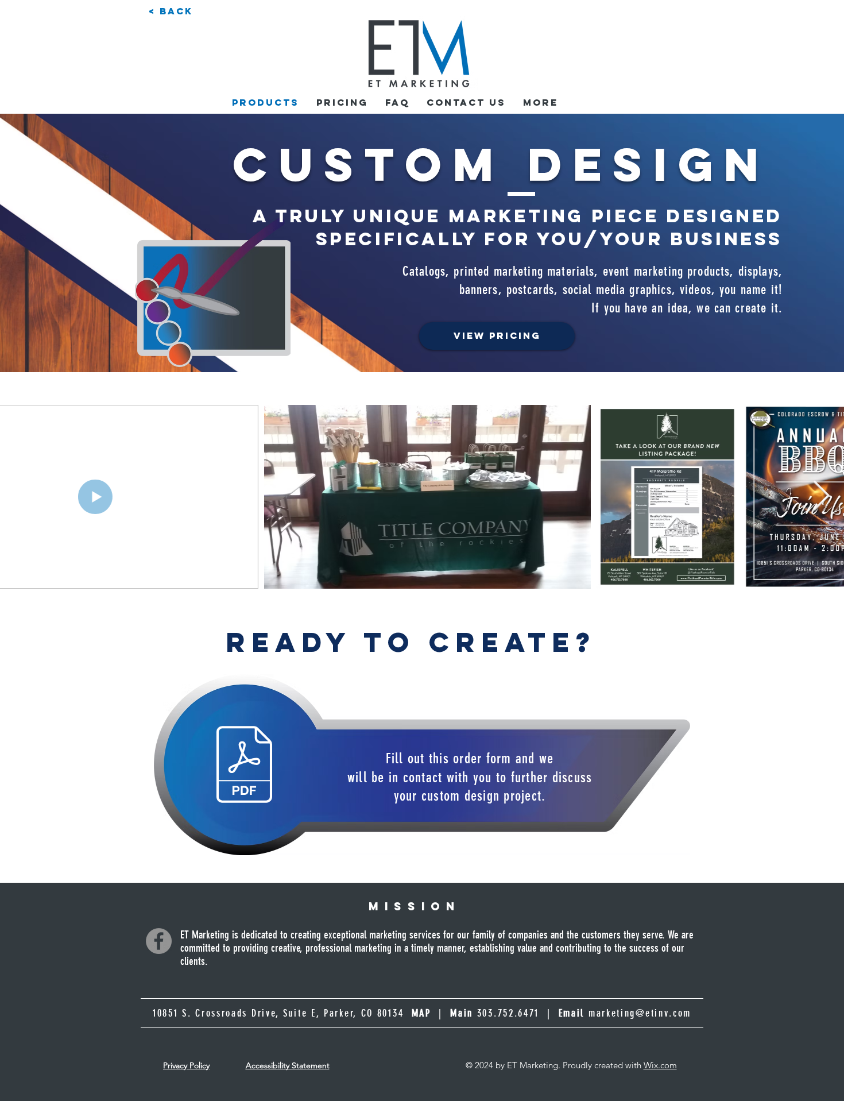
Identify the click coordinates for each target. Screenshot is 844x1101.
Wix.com (660, 1065)
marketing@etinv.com (640, 1013)
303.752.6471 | (530, 1013)
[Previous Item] (22, 497)
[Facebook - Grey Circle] (159, 941)
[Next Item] (821, 497)
